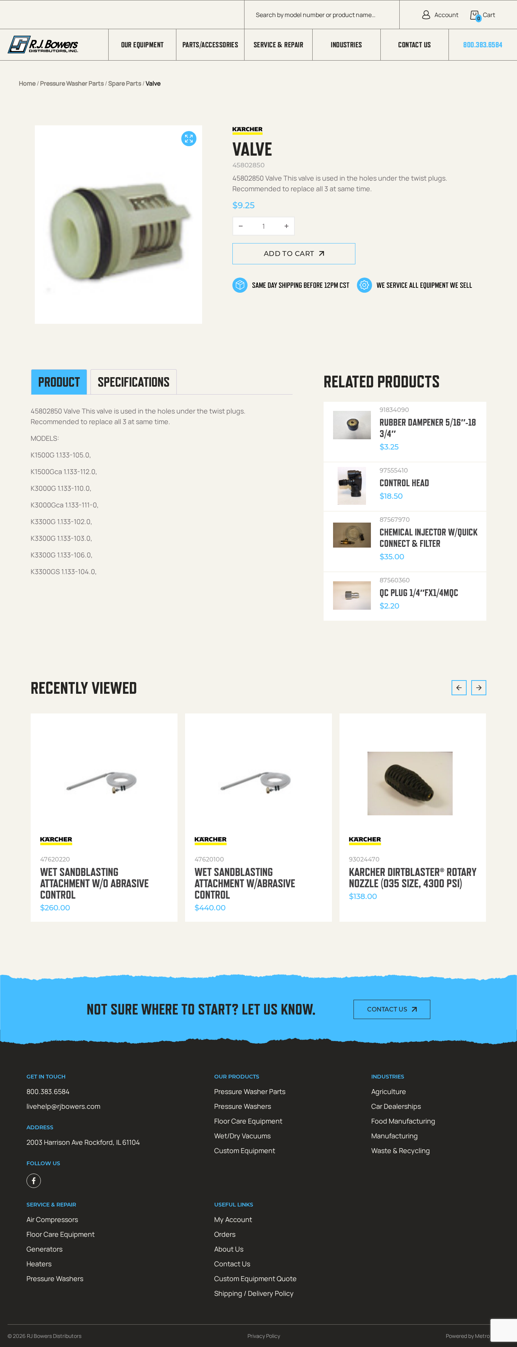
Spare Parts (124, 83)
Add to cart (289, 254)
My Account (233, 1219)
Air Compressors (52, 1219)
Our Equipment (142, 45)
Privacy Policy (264, 1335)
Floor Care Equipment (248, 1120)
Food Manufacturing (403, 1120)
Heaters (38, 1263)
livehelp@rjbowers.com (63, 1106)
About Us (228, 1248)
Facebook (33, 1181)
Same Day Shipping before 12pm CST (300, 285)
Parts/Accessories (210, 45)
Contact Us (414, 45)
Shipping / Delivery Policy (254, 1293)
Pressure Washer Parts (72, 83)
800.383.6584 (482, 45)
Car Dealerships (396, 1106)
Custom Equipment (244, 1150)
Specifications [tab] (134, 382)
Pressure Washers (242, 1106)
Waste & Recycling (400, 1150)
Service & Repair (278, 45)
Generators (44, 1248)
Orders (224, 1234)
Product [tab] (59, 382)
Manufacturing (394, 1135)
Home (27, 83)
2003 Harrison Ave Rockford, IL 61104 (83, 1142)
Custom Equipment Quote (255, 1278)
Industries (346, 45)
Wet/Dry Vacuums (242, 1135)
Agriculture (388, 1091)
